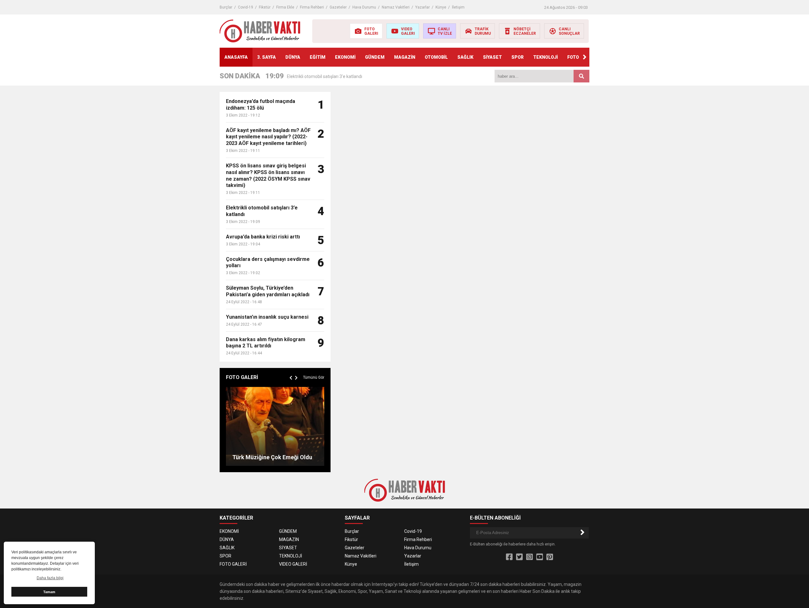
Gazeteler (338, 7)
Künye (440, 7)
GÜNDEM (375, 57)
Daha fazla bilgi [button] (50, 578)
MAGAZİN (404, 57)
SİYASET (492, 57)
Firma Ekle (285, 7)
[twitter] (519, 557)
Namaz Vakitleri (396, 7)
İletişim (458, 7)
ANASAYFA (236, 57)
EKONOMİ (345, 57)
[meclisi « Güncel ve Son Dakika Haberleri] (260, 30)
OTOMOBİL (436, 57)
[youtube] (539, 557)
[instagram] (529, 557)
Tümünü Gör (313, 377)
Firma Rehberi (312, 7)
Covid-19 (245, 7)
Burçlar (226, 7)
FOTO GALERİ (233, 564)
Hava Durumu (364, 7)
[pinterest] (549, 557)
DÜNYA (292, 57)
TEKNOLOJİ (545, 57)
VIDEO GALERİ (293, 564)
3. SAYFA (266, 57)
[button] (584, 57)
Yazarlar (422, 7)
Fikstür (265, 7)
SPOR (517, 57)
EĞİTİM (317, 57)
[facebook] (509, 557)
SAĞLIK (465, 57)
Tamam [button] (49, 592)
